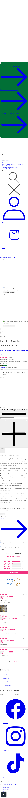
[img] (3, 594)
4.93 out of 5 (18, 556)
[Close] (0, 541)
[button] (4, 357)
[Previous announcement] (0, 63)
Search (5, 674)
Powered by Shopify (12, 784)
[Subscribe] (18, 694)
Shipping (2, 367)
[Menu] (3, 156)
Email (16, 694)
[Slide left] (0, 329)
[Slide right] (0, 333)
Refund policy (6, 787)
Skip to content (4, 1)
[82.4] (17, 581)
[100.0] (10, 581)
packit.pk (6, 784)
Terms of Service (7, 682)
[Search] (14, 183)
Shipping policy (6, 793)
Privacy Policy (6, 685)
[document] (14, 546)
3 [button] (14, 661)
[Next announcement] (0, 137)
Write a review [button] (14, 572)
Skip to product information (7, 257)
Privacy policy (6, 789)
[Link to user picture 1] (3, 608)
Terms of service (6, 791)
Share (3, 514)
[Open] (3, 794)
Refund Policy (6, 678)
